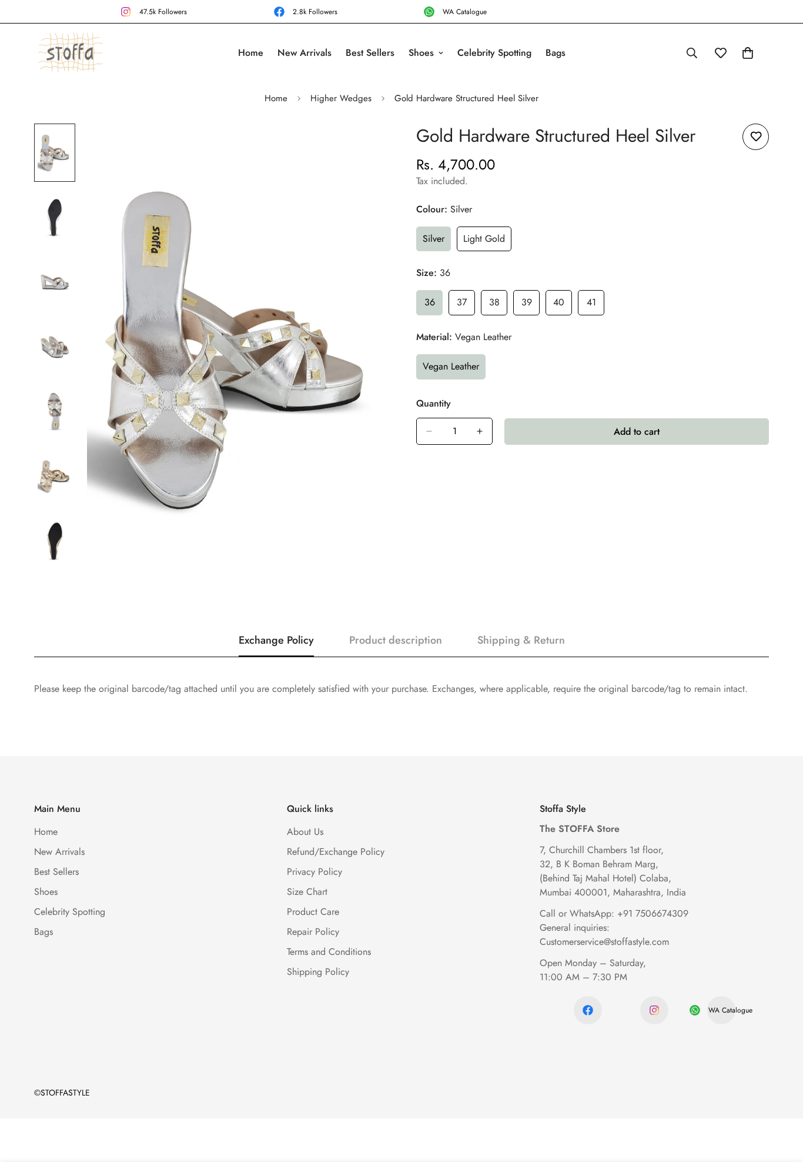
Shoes (421, 52)
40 (562, 305)
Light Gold (487, 242)
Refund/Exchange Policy (335, 851)
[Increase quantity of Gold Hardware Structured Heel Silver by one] (479, 431)
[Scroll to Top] (780, 1097)
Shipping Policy (318, 971)
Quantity (433, 403)
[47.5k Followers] (654, 1010)
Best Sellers (370, 52)
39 (530, 305)
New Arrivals (304, 52)
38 (498, 305)
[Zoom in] (362, 148)
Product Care (313, 911)
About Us (305, 831)
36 (433, 305)
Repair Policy (313, 931)
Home (250, 52)
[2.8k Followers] (588, 1010)
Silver (437, 242)
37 (466, 305)
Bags (556, 52)
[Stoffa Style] (70, 53)
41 (595, 305)
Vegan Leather (454, 369)
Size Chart (307, 891)
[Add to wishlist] (755, 137)
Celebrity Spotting (494, 52)
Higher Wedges (341, 98)
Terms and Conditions (329, 951)
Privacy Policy (314, 871)
